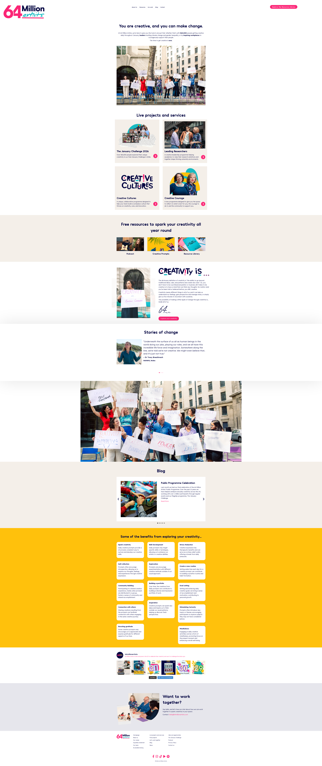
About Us (134, 7)
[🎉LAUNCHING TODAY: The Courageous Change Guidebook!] (138, 668)
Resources (142, 7)
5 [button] (164, 523)
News (151, 745)
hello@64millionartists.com (178, 715)
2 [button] (159, 523)
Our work (150, 7)
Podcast (170, 740)
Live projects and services (157, 735)
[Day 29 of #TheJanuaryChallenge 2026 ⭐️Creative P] (198, 668)
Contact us (171, 745)
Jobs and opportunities (174, 735)
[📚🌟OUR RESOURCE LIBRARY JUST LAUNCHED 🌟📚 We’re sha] (124, 668)
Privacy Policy (172, 742)
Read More (165, 505)
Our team (136, 745)
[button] (118, 499)
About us (135, 737)
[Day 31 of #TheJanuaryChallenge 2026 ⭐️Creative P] (153, 668)
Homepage (136, 735)
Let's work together (155, 740)
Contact (162, 7)
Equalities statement (139, 742)
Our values (136, 740)
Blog (156, 7)
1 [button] (157, 523)
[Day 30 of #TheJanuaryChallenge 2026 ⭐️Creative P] (183, 668)
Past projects (153, 737)
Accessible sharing (138, 748)
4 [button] (162, 523)
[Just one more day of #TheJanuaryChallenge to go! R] (168, 668)
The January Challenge (174, 737)
